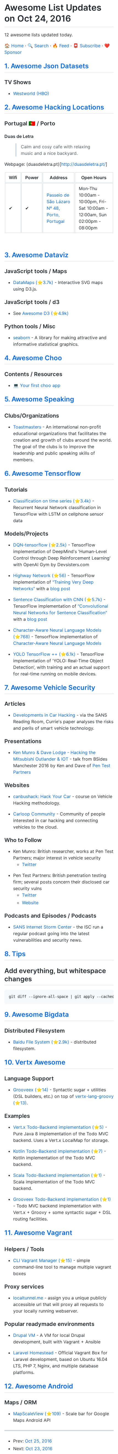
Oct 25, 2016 (38, 1441)
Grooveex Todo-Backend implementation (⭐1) (62, 1199)
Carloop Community (34, 814)
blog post (60, 588)
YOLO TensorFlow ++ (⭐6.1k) (44, 654)
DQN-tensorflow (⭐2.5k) (40, 545)
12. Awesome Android (38, 1386)
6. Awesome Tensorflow (42, 473)
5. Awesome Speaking (39, 399)
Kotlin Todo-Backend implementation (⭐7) (58, 1151)
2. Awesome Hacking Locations (54, 107)
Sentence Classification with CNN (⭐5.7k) (57, 599)
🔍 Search (38, 45)
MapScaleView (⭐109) (37, 1413)
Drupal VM (24, 1335)
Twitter (29, 864)
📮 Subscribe (86, 45)
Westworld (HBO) (31, 93)
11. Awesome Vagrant (38, 1233)
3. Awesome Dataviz (36, 255)
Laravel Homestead (33, 1352)
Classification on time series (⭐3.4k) (52, 501)
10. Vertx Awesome (34, 1062)
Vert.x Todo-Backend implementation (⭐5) (58, 1127)
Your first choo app (40, 385)
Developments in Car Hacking (44, 715)
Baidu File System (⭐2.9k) (41, 1042)
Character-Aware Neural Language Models (57, 643)
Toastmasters (27, 427)
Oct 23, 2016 (39, 1448)
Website (30, 902)
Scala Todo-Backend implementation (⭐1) (57, 1175)
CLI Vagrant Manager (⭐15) (42, 1260)
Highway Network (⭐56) (39, 575)
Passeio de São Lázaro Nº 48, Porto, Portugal (58, 208)
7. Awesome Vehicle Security (49, 687)
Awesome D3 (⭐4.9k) (45, 313)
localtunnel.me (28, 1298)
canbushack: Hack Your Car (42, 796)
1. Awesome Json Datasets (46, 66)
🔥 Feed (60, 45)
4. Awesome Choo (33, 358)
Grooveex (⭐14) (30, 1089)
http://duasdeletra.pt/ (83, 164)
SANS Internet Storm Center (42, 927)
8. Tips (15, 954)
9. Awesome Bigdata (36, 1014)
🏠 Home (14, 45)
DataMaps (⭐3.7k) (33, 282)
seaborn (21, 337)
